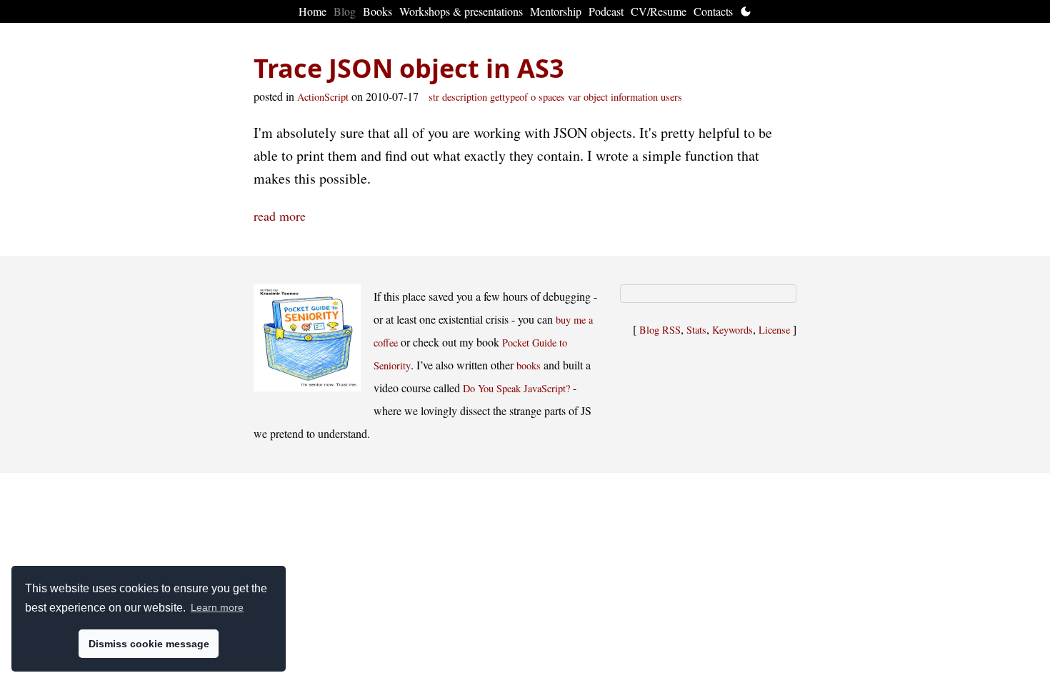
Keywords (732, 329)
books (528, 365)
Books (377, 11)
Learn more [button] (217, 607)
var (574, 97)
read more (280, 215)
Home (312, 11)
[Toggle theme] (745, 11)
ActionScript (323, 97)
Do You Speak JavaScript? (516, 388)
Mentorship (555, 11)
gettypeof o (513, 97)
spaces (552, 97)
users (671, 97)
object (596, 97)
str (434, 97)
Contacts (713, 11)
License (774, 329)
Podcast (606, 11)
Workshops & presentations (461, 11)
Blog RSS (660, 329)
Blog (345, 11)
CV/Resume (658, 11)
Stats (696, 329)
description (464, 97)
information (634, 97)
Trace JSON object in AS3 (409, 68)
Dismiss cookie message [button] (149, 643)
